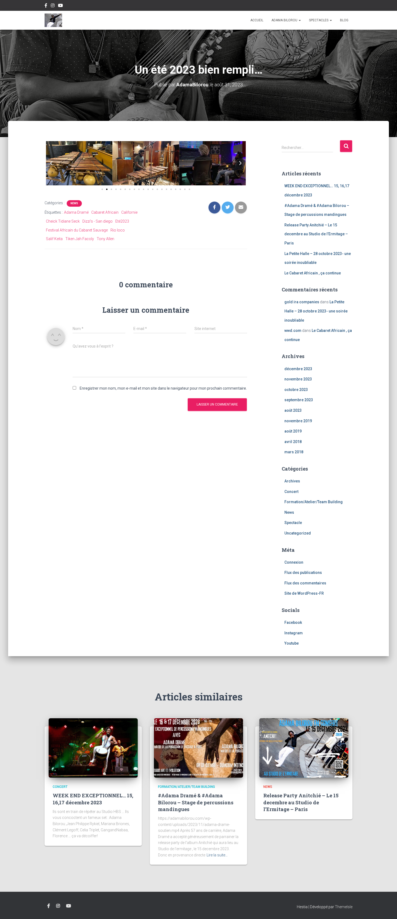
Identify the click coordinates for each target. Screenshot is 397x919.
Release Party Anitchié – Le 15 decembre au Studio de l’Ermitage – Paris (316, 234)
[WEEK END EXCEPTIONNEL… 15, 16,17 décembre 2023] (93, 748)
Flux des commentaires (305, 583)
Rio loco (117, 230)
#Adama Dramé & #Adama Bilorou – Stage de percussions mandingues (195, 802)
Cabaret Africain (105, 212)
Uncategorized (297, 533)
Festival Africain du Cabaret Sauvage (77, 230)
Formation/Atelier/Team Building (313, 502)
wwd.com (292, 330)
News (74, 203)
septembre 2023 (298, 400)
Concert (291, 491)
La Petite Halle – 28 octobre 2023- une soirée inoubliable (316, 311)
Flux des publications (303, 572)
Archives (292, 481)
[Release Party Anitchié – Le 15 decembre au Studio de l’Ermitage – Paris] (303, 748)
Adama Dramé (76, 212)
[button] (51, 163)
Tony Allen (105, 239)
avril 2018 (293, 442)
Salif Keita (54, 239)
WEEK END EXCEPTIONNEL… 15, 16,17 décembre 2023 (93, 798)
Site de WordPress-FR (304, 593)
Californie (129, 212)
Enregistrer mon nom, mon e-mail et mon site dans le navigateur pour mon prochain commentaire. (163, 388)
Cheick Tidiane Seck (63, 221)
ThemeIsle (343, 907)
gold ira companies (301, 302)
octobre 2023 (296, 389)
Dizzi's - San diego (97, 221)
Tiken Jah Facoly (79, 239)
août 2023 (293, 410)
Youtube (60, 6)
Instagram (53, 6)
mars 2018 (293, 452)
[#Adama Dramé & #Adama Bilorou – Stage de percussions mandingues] (198, 748)
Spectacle (293, 522)
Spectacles (319, 20)
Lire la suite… (217, 855)
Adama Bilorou (284, 20)
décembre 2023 (298, 369)
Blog (344, 20)
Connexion (293, 562)
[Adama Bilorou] (53, 20)
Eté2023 (122, 221)
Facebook (46, 6)
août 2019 (293, 431)
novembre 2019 (298, 421)
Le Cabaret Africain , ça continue (312, 273)
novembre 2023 (298, 379)
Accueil (256, 20)
